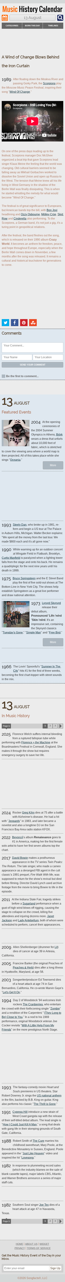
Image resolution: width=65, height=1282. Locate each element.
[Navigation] (5, 18)
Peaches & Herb (23, 967)
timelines (53, 26)
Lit (56, 947)
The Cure (38, 1140)
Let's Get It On (11, 992)
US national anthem (49, 1095)
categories (12, 26)
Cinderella (20, 218)
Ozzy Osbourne (30, 214)
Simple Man (33, 632)
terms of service (39, 1248)
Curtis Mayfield (11, 557)
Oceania (15, 459)
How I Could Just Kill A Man (20, 1124)
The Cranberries (33, 1004)
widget (44, 1244)
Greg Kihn (28, 812)
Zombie (55, 1008)
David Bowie (20, 857)
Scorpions (49, 83)
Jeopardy (14, 820)
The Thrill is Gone (45, 1103)
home (19, 1244)
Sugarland (29, 903)
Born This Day (32, 26)
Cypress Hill (20, 1111)
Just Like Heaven (33, 1153)
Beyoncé (17, 837)
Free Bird (54, 632)
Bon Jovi (52, 210)
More (53, 465)
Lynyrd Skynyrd (51, 603)
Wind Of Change (20, 91)
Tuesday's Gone (13, 632)
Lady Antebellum (28, 920)
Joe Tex (44, 1204)
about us (31, 1244)
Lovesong (27, 1157)
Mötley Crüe (48, 214)
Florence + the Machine (35, 742)
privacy (20, 1248)
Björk (59, 434)
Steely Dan (20, 524)
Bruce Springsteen (24, 578)
